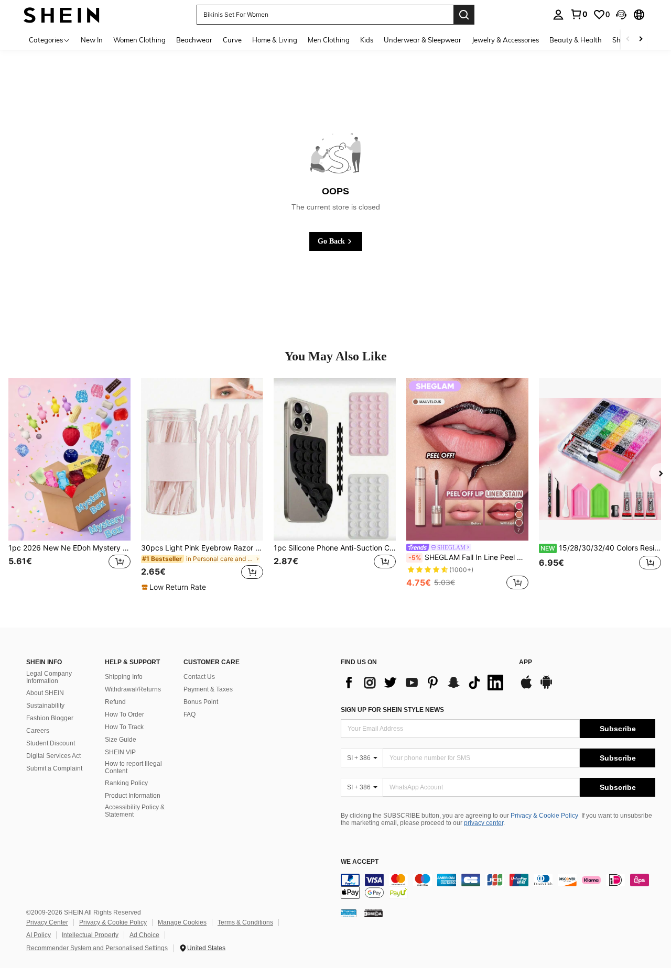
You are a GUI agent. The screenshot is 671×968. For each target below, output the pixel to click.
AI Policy (38, 935)
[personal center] (558, 14)
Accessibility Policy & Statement (135, 811)
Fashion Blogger (49, 718)
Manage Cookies (182, 922)
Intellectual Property (90, 935)
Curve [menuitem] (232, 40)
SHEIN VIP (120, 752)
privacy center (483, 823)
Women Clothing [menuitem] (139, 40)
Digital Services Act (53, 756)
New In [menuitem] (92, 40)
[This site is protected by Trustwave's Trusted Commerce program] (348, 912)
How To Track (124, 727)
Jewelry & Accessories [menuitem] (505, 40)
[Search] (463, 15)
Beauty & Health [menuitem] (575, 40)
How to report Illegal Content (133, 767)
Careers (37, 730)
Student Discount (50, 743)
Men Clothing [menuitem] (329, 40)
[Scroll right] (640, 39)
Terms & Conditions (245, 922)
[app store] (526, 687)
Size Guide (120, 739)
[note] (175, 587)
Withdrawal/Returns (133, 689)
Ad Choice (144, 935)
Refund (115, 702)
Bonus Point (200, 702)
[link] (579, 14)
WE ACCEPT (359, 862)
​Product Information (132, 795)
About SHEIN (45, 693)
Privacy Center (47, 922)
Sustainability (45, 705)
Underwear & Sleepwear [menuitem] (422, 40)
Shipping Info (124, 676)
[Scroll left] (628, 39)
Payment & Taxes (208, 689)
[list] (424, 682)
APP (525, 662)
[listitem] (69, 485)
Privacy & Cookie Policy (544, 815)
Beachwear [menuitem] (194, 40)
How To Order (124, 714)
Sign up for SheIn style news (392, 709)
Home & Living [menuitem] (274, 40)
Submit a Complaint (54, 768)
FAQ (189, 714)
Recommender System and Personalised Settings (97, 948)
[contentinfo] (498, 886)
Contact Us (199, 676)
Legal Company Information (49, 677)
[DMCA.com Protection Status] (373, 912)
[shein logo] (62, 14)
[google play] (546, 687)
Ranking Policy (126, 783)
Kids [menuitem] (366, 40)
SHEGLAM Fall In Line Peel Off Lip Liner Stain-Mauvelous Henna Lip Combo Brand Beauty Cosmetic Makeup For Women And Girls (468, 557)
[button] (621, 14)
